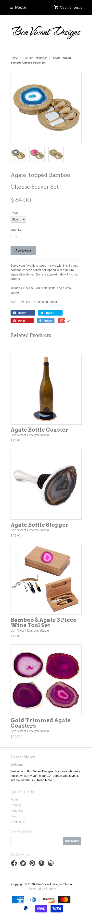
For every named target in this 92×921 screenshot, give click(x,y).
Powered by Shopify (42, 888)
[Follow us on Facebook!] (14, 864)
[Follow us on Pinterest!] (33, 864)
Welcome (17, 764)
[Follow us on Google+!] (42, 864)
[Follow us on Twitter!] (23, 864)
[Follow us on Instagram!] (51, 864)
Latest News (23, 757)
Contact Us (18, 822)
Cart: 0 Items (71, 7)
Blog (14, 816)
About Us (17, 810)
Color (14, 213)
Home (15, 799)
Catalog (16, 805)
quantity (16, 229)
